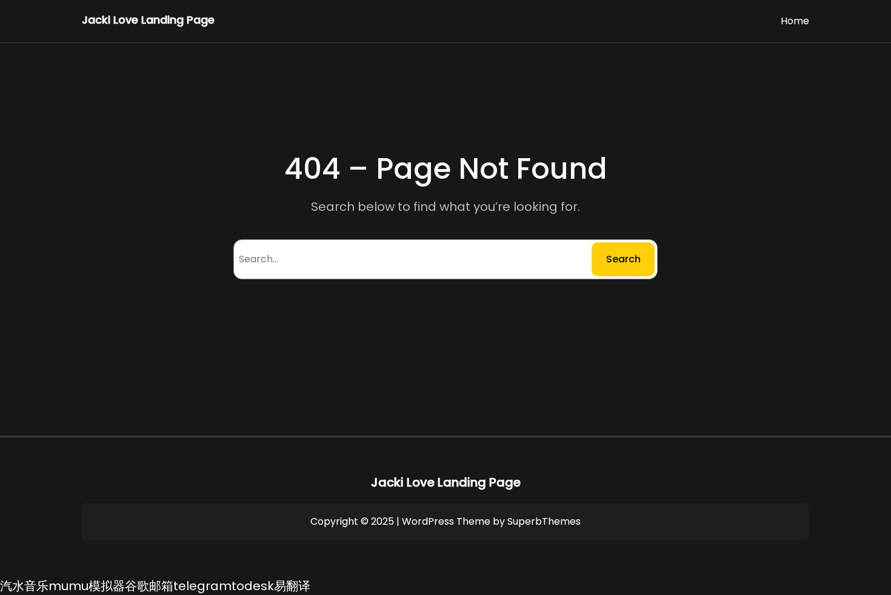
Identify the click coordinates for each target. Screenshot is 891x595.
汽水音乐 (24, 585)
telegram (202, 585)
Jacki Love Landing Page (148, 19)
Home (795, 21)
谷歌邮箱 (149, 585)
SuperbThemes (544, 521)
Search (623, 259)
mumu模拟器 (86, 585)
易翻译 (292, 585)
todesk (253, 585)
